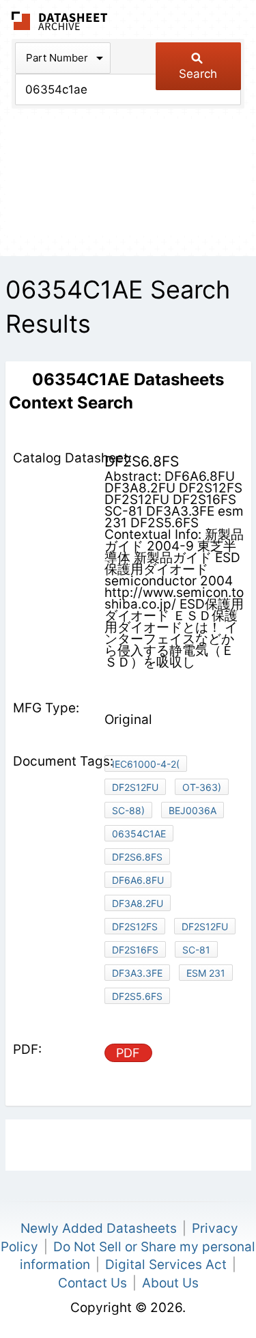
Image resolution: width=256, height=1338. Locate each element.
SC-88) (128, 810)
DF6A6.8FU (138, 880)
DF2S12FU (135, 787)
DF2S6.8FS (137, 857)
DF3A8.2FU (137, 903)
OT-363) (201, 787)
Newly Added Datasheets (98, 1228)
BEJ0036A (192, 810)
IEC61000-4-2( (146, 764)
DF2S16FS (135, 950)
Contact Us (92, 1283)
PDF (128, 1053)
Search (198, 74)
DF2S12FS (135, 926)
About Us (170, 1283)
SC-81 (196, 950)
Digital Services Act (166, 1264)
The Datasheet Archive (60, 21)
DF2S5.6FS (137, 996)
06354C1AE (139, 833)
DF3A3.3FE (137, 973)
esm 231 (205, 973)
